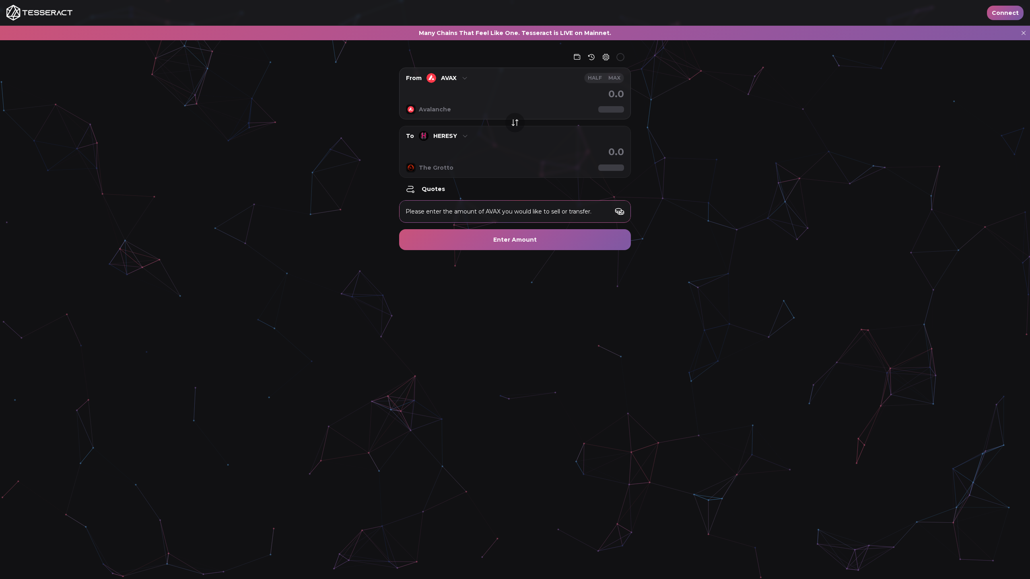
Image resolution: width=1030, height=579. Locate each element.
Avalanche (435, 109)
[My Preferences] (606, 57)
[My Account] (577, 57)
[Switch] (515, 122)
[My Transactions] (591, 57)
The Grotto (436, 167)
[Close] (1023, 33)
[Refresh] (620, 57)
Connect (1005, 12)
